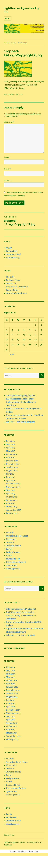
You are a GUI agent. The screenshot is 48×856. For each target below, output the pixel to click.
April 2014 (10, 480)
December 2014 (13, 464)
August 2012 (11, 497)
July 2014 (10, 474)
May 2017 (10, 451)
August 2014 (11, 470)
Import (9, 555)
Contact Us (11, 283)
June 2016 (10, 457)
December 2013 (13, 484)
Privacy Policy (12, 290)
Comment (9, 122)
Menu (7, 18)
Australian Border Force (17, 536)
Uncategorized (13, 568)
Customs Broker (13, 545)
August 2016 (11, 454)
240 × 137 (19, 94)
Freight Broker (13, 552)
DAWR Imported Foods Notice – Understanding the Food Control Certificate (21, 402)
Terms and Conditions (16, 293)
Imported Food (13, 559)
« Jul (12, 354)
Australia (10, 532)
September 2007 (13, 510)
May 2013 (10, 490)
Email (7, 169)
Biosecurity (11, 539)
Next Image (22, 43)
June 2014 (10, 477)
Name (7, 157)
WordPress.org (13, 257)
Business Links (13, 280)
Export (9, 549)
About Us (10, 277)
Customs (10, 542)
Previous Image (10, 43)
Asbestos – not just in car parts (20, 422)
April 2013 (10, 493)
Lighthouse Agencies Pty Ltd (14, 842)
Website (8, 180)
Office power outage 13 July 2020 (21, 395)
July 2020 (10, 441)
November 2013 (13, 487)
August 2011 (11, 500)
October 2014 (12, 467)
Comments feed (13, 254)
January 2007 (12, 513)
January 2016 (12, 461)
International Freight (16, 562)
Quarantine (11, 565)
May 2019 (10, 444)
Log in (9, 248)
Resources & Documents (17, 287)
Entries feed (11, 251)
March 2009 (11, 506)
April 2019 (10, 447)
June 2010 (10, 503)
